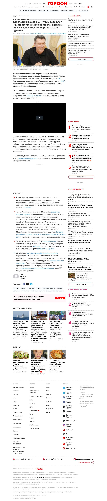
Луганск (49, 412)
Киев (47, 387)
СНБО (38, 288)
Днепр (48, 405)
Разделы (32, 383)
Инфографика (17, 419)
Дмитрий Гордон (69, 388)
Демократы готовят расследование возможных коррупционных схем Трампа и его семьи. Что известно (80, 267)
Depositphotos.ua (39, 477)
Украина (16, 288)
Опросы (32, 421)
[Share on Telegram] (31, 284)
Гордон (15, 16)
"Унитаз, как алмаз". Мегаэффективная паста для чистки (81, 304)
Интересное (17, 423)
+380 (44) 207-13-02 (54, 459)
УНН (62, 81)
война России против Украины (29, 291)
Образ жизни (17, 412)
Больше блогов (81, 59)
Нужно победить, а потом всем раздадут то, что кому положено (81, 44)
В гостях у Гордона (50, 7)
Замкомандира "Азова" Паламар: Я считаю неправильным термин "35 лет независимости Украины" (82, 146)
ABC (59, 79)
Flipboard (69, 430)
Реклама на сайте (19, 438)
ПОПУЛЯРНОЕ (73, 121)
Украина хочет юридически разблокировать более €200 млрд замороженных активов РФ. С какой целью (80, 206)
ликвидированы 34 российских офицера (37, 268)
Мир (42, 342)
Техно (15, 409)
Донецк (48, 398)
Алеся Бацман (71, 420)
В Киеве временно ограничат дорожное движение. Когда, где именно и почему (79, 215)
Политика (16, 391)
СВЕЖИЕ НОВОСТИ (76, 189)
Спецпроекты (34, 428)
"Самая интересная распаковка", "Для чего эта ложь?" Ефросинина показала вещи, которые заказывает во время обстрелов (83, 335)
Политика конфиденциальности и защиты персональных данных (86, 395)
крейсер (59, 288)
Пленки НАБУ (83, 10)
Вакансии (16, 431)
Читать (60, 298)
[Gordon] (57, 3)
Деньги (15, 394)
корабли (48, 291)
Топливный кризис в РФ (27, 10)
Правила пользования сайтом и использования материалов (86, 387)
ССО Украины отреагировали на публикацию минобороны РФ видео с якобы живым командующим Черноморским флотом (56, 329)
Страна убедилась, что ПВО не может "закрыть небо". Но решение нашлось (82, 127)
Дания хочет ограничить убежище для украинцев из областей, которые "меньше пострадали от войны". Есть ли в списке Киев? (80, 251)
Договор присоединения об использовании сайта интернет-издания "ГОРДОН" (86, 404)
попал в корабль (49, 241)
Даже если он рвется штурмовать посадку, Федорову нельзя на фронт (79, 36)
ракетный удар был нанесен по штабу (42, 253)
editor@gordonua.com (85, 459)
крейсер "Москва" (34, 96)
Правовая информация (17, 442)
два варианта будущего (27, 158)
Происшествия (18, 416)
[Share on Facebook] (23, 284)
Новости (17, 7)
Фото (31, 414)
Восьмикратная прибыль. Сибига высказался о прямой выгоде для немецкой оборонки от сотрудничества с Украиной (79, 223)
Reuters (27, 208)
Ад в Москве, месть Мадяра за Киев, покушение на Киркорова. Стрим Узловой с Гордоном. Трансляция (82, 157)
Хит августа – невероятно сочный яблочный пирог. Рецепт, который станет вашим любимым (83, 324)
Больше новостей (81, 284)
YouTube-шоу (34, 425)
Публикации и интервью (31, 7)
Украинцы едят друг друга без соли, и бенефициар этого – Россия (81, 19)
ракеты (42, 291)
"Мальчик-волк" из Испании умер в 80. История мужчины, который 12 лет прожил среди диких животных (80, 277)
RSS (67, 433)
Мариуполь (50, 409)
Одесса (48, 394)
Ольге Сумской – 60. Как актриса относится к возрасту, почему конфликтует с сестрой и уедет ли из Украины (39, 366)
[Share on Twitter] (27, 284)
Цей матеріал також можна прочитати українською (49, 33)
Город (48, 383)
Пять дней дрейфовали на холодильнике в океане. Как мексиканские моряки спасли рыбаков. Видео (82, 168)
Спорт (15, 401)
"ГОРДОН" (37, 246)
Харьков (49, 401)
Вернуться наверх (85, 462)
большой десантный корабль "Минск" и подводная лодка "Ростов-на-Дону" (41, 234)
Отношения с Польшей (68, 10)
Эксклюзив (83, 7)
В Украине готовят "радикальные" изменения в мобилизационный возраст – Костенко (79, 242)
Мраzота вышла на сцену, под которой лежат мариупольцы (79, 51)
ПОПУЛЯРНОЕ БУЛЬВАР (77, 289)
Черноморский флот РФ (48, 288)
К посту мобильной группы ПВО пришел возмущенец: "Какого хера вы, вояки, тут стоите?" (80, 27)
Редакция (16, 434)
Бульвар (68, 7)
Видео (32, 418)
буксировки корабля (45, 249)
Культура (16, 405)
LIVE (75, 7)
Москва (23, 288)
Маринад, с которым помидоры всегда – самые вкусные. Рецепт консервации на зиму (83, 295)
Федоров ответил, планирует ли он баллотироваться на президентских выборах (82, 136)
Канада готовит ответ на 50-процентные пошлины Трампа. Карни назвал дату (78, 259)
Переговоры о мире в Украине (48, 10)
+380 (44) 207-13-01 (24, 459)
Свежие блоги (74, 16)
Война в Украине (24, 16)
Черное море (30, 288)
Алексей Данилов (58, 291)
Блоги (61, 7)
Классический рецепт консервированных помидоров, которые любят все (82, 313)
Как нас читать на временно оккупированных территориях (19, 450)
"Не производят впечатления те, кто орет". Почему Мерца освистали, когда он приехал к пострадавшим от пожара (80, 196)
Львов (48, 391)
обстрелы (16, 291)
